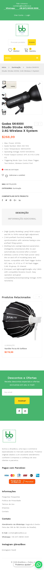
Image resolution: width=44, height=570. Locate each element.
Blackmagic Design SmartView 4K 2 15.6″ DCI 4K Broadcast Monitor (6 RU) (40, 124)
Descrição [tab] (22, 212)
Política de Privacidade (11, 500)
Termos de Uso (8, 504)
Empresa (5, 508)
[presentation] (36, 297)
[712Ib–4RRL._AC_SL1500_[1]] (4, 95)
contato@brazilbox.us (22, 6)
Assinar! (22, 401)
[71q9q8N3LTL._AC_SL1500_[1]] (4, 111)
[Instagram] (25, 411)
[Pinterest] (10, 200)
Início (4, 67)
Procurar (32, 42)
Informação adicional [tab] (22, 218)
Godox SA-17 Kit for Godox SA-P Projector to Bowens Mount (36, 124)
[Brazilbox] (22, 30)
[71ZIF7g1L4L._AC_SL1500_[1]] (4, 103)
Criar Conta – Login (22, 15)
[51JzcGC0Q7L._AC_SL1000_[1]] (22, 98)
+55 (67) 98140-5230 (28, 8)
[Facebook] (2, 200)
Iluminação (16, 67)
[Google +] (15, 200)
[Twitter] (6, 200)
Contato (5, 511)
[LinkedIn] (20, 200)
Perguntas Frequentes (11, 497)
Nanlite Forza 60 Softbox (16, 348)
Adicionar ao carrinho (15, 356)
